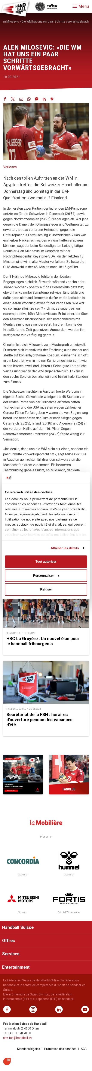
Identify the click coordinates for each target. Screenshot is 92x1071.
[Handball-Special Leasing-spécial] (23, 774)
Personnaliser (43, 575)
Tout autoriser (46, 561)
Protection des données (60, 1049)
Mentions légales (28, 1049)
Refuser (46, 589)
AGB (84, 1049)
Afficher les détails (65, 548)
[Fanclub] (69, 774)
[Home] (15, 8)
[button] (81, 6)
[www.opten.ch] (7, 1064)
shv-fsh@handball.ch (17, 1038)
